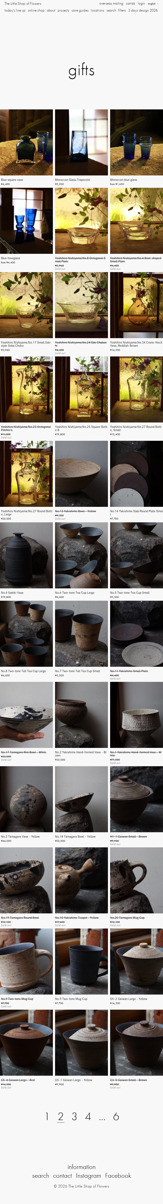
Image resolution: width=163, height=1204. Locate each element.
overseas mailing (111, 3)
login (141, 3)
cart (130, 3)
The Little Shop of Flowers (23, 3)
